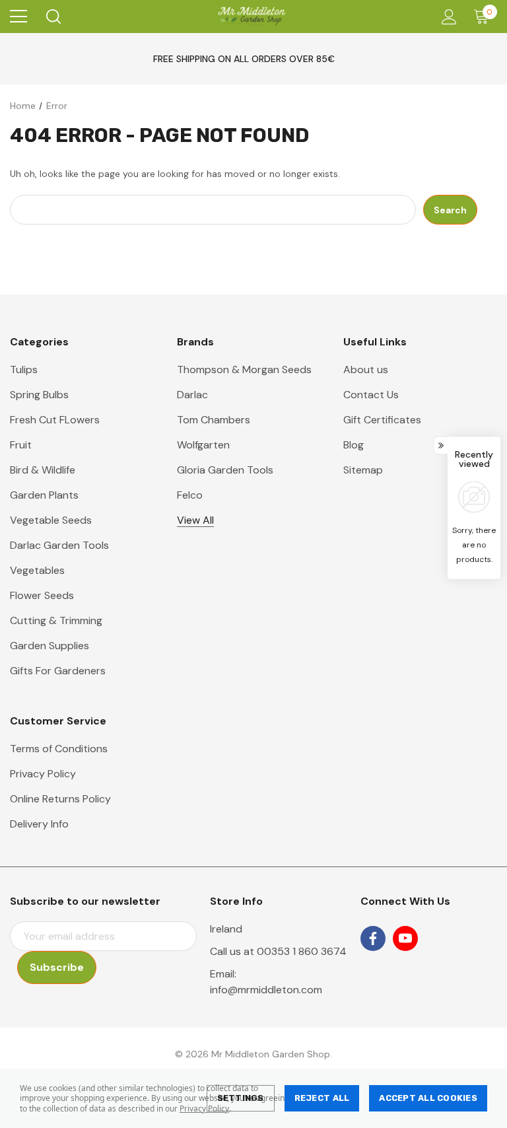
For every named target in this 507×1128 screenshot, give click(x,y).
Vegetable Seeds (51, 520)
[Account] (446, 16)
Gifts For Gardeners (58, 671)
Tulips (24, 369)
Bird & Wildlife (42, 470)
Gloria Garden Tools (225, 470)
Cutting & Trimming (56, 620)
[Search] (52, 16)
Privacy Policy (204, 1108)
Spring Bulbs (39, 395)
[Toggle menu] (18, 16)
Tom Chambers (213, 420)
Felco (190, 495)
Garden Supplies (49, 645)
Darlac (192, 395)
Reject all (322, 1098)
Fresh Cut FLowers (55, 420)
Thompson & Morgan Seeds (244, 369)
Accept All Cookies (428, 1098)
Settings (240, 1098)
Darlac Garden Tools (59, 545)
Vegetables (37, 570)
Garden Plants (44, 495)
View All (195, 520)
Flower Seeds (42, 595)
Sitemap (363, 470)
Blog (353, 445)
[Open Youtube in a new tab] (405, 938)
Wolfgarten (203, 445)
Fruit (21, 445)
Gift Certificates (382, 420)
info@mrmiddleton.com (266, 990)
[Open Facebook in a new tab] (373, 938)
